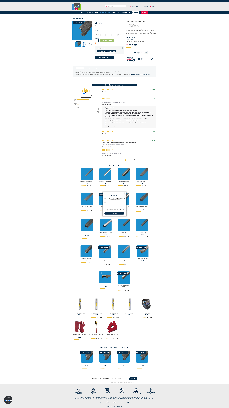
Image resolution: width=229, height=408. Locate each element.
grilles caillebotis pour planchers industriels (140, 74)
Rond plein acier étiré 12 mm (105, 181)
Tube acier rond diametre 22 (105, 232)
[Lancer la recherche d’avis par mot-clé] (97, 112)
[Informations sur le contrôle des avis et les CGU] (91, 95)
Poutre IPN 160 (123, 364)
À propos (83, 397)
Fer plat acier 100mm (142, 181)
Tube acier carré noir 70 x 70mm (142, 207)
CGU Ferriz (138, 397)
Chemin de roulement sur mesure (124, 286)
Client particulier (98, 398)
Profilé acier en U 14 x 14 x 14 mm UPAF (105, 259)
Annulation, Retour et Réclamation (119, 397)
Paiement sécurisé (108, 397)
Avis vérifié (153, 89)
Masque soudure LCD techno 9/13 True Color (146, 312)
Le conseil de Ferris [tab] (103, 68)
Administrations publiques (118, 398)
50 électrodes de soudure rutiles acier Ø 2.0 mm (96, 312)
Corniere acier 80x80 (124, 181)
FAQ (142, 397)
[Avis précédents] (123, 159)
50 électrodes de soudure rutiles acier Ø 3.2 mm (129, 312)
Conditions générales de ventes (92, 397)
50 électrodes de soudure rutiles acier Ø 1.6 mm (80, 312)
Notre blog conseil (131, 397)
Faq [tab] (96, 68)
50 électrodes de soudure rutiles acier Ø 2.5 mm (113, 312)
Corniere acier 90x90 (86, 258)
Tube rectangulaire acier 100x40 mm (87, 233)
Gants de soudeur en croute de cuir (80, 335)
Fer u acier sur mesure (105, 284)
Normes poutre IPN (130, 39)
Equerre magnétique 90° (112, 334)
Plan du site (145, 397)
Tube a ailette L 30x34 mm (142, 258)
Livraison (101, 397)
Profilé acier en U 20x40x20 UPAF (123, 259)
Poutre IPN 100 (105, 364)
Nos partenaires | (128, 398)
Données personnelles (90, 398)
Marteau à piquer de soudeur (96, 334)
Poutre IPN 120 (142, 364)
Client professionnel (107, 398)
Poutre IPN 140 (87, 364)
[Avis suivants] (134, 160)
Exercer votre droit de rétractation (146, 398)
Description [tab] (80, 68)
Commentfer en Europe (80, 398)
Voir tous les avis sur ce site (86, 97)
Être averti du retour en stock (106, 51)
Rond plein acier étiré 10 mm (86, 181)
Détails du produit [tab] (89, 68)
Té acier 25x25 (142, 232)
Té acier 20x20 (124, 232)
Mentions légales (135, 398)
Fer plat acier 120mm (87, 206)
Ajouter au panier (107, 40)
